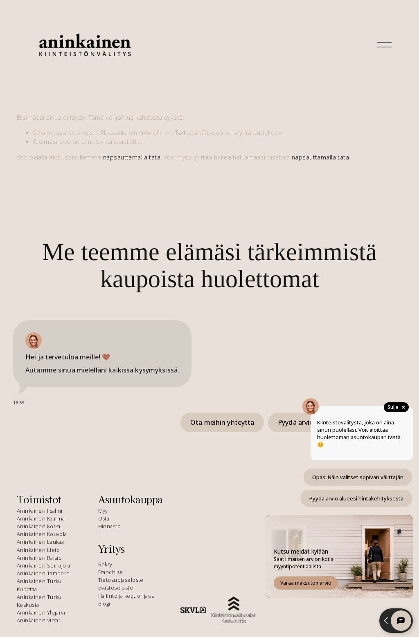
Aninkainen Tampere (43, 573)
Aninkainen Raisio (39, 557)
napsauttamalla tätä (131, 157)
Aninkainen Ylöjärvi (41, 612)
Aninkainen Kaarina (41, 518)
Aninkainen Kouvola (42, 534)
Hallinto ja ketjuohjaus (126, 595)
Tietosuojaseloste (121, 579)
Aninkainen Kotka (39, 526)
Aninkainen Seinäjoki (43, 565)
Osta (104, 518)
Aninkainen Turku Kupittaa (39, 584)
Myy (103, 510)
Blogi (104, 603)
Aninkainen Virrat (38, 620)
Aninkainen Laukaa (40, 541)
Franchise (110, 572)
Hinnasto (109, 526)
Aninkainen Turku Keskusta (39, 600)
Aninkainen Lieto (38, 550)
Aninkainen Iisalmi (40, 510)
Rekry (105, 564)
